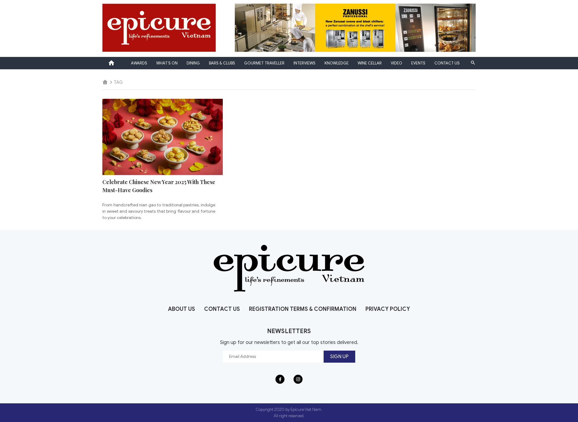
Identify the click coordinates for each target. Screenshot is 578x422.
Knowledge (337, 63)
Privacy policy (387, 309)
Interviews (304, 63)
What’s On (167, 63)
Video (396, 63)
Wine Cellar (370, 63)
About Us (181, 309)
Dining (193, 63)
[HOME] (105, 82)
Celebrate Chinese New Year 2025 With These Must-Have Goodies (158, 186)
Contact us (447, 63)
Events (418, 63)
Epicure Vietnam (111, 63)
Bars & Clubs (222, 63)
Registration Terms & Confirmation (302, 309)
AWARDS (139, 63)
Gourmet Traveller (264, 63)
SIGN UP (339, 357)
